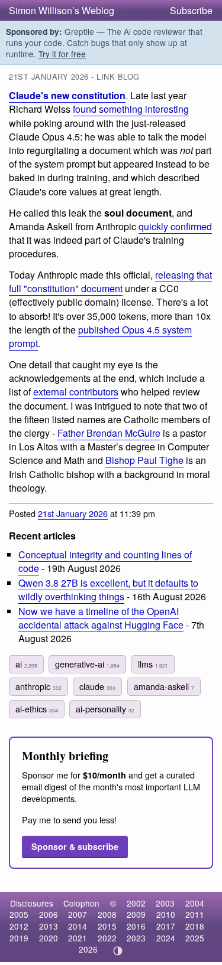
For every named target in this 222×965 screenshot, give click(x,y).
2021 (77, 938)
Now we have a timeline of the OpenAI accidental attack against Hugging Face (101, 618)
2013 (48, 926)
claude (97, 686)
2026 (88, 949)
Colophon (81, 903)
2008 (107, 914)
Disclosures (31, 903)
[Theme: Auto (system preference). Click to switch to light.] (117, 951)
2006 (48, 914)
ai (26, 663)
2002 (136, 903)
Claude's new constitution (67, 95)
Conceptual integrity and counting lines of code (105, 561)
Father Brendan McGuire (108, 433)
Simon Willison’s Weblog (61, 10)
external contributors (75, 391)
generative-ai (87, 663)
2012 (18, 926)
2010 (165, 914)
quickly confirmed (175, 226)
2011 (194, 914)
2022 (107, 938)
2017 (165, 926)
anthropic (38, 686)
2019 (18, 938)
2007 (77, 914)
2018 (194, 926)
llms (153, 663)
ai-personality (105, 708)
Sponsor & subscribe (74, 846)
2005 (18, 914)
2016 (136, 926)
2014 (77, 926)
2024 (165, 938)
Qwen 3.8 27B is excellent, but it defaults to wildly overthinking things (108, 589)
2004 (194, 903)
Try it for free (62, 54)
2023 (136, 938)
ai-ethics (36, 708)
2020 (48, 938)
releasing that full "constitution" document (110, 281)
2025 (194, 938)
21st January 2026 (73, 513)
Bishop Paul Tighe (144, 460)
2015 (107, 926)
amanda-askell (164, 686)
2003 (165, 903)
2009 (136, 914)
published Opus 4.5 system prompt (100, 336)
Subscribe (191, 10)
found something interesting (131, 109)
